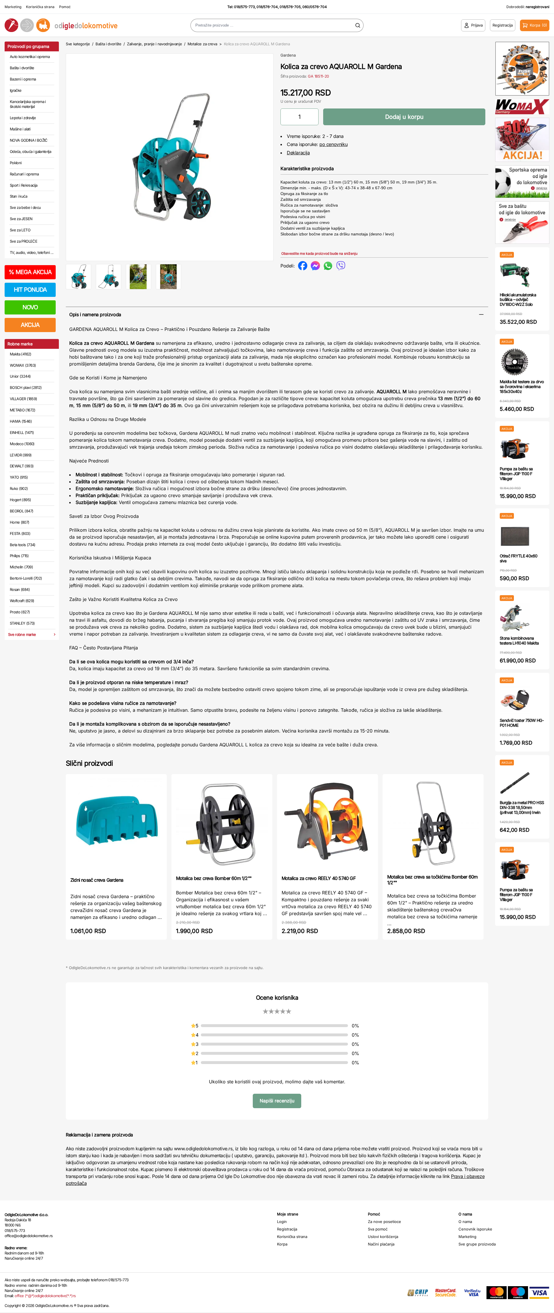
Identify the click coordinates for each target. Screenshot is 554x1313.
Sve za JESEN (21, 218)
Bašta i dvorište (22, 67)
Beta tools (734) (22, 544)
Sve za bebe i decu (25, 207)
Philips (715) (19, 555)
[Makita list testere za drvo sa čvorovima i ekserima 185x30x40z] (515, 362)
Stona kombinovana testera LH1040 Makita (519, 640)
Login (282, 1221)
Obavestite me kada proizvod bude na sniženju (319, 253)
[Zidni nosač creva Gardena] (116, 825)
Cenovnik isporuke (475, 1229)
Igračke (15, 90)
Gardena (288, 55)
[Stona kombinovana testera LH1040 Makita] (515, 618)
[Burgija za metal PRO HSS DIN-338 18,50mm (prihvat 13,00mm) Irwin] (515, 783)
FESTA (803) (20, 533)
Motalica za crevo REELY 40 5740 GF (318, 878)
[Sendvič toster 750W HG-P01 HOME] (515, 700)
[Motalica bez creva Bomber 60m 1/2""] (222, 824)
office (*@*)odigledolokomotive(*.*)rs (45, 1295)
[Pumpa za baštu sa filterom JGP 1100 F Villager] (515, 449)
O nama (465, 1221)
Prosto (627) (20, 612)
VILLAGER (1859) (23, 398)
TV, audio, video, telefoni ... (32, 252)
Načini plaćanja (381, 1244)
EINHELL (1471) (22, 432)
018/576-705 (290, 7)
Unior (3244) (20, 376)
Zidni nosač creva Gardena (96, 880)
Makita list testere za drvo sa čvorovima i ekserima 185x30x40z (522, 386)
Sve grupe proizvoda (477, 1244)
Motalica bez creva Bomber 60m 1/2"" (213, 878)
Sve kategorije (78, 44)
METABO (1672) (22, 410)
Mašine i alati (20, 129)
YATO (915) (19, 477)
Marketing (13, 7)
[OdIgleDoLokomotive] (69, 25)
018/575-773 (244, 7)
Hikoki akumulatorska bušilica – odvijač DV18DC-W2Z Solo (518, 299)
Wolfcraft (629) (22, 600)
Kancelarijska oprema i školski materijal (28, 104)
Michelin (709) (21, 567)
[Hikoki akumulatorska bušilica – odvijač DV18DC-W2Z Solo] (515, 275)
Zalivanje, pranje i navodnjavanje (154, 44)
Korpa (282, 1244)
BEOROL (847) (21, 511)
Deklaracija (298, 153)
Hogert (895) (20, 499)
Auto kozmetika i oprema (30, 56)
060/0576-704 (314, 7)
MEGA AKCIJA (30, 272)
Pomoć (65, 7)
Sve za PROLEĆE (23, 241)
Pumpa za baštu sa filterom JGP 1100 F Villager (516, 473)
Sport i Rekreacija (23, 185)
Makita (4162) (20, 354)
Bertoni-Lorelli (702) (26, 578)
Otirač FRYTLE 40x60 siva (519, 558)
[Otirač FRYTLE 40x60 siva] (515, 536)
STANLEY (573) (22, 623)
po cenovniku (333, 144)
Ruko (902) (19, 488)
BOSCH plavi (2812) (26, 387)
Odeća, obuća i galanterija (30, 151)
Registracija (287, 1229)
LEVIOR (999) (20, 455)
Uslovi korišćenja (383, 1236)
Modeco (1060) (22, 443)
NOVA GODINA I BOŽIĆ (29, 140)
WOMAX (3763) (23, 365)
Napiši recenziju (277, 1101)
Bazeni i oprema (23, 79)
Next (283, 156)
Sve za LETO (20, 230)
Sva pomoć (378, 1229)
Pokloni (15, 162)
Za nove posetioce (384, 1221)
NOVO (30, 307)
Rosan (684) (20, 589)
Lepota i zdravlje (23, 117)
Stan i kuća (18, 196)
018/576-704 (267, 7)
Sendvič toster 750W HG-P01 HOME (522, 723)
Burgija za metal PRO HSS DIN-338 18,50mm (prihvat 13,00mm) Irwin (522, 807)
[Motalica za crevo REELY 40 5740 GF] (327, 824)
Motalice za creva (202, 44)
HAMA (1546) (21, 421)
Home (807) (19, 522)
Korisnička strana (40, 7)
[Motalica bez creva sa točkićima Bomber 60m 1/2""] (433, 823)
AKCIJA (30, 324)
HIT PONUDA (30, 289)
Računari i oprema (24, 174)
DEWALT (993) (21, 466)
